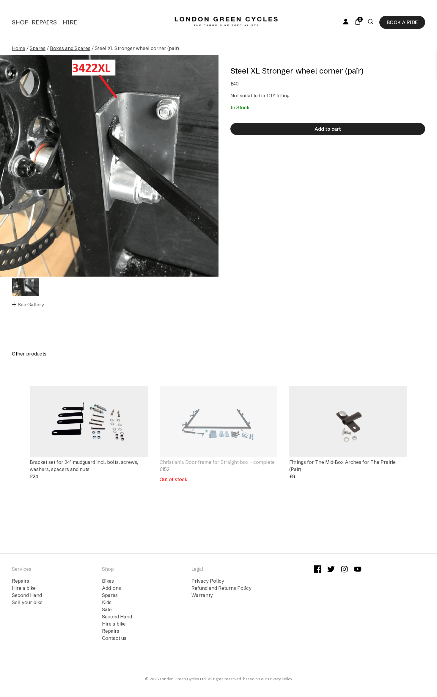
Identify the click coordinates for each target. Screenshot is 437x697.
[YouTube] (357, 570)
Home (18, 48)
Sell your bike (27, 602)
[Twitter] (331, 570)
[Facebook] (317, 570)
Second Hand (27, 595)
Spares (37, 48)
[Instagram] (344, 570)
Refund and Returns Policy (221, 588)
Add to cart (328, 129)
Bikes (108, 581)
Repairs (44, 22)
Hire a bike (24, 588)
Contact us (114, 638)
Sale (107, 609)
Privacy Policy (207, 581)
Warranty (202, 595)
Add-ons (111, 588)
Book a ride (402, 22)
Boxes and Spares (70, 48)
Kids (106, 602)
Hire (70, 22)
